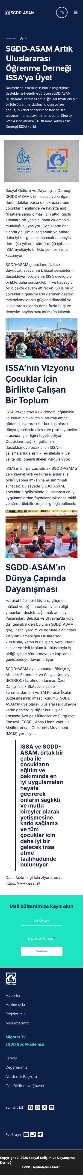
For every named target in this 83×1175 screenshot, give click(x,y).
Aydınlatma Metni (47, 1167)
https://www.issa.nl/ (23, 883)
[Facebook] (30, 1107)
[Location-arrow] (40, 1134)
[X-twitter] (44, 1107)
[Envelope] (26, 1134)
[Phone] (33, 1134)
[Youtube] (51, 1107)
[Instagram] (37, 1107)
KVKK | (27, 1167)
